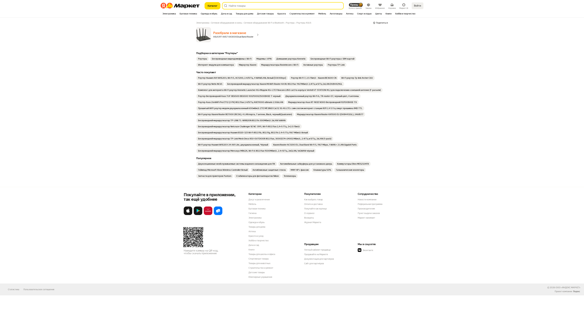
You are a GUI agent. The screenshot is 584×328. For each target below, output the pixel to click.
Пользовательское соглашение (38, 289)
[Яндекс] (576, 291)
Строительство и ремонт (261, 268)
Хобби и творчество (259, 240)
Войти (417, 5)
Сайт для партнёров (314, 263)
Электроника (255, 218)
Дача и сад (254, 245)
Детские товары (257, 272)
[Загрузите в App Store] (188, 214)
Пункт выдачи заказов (369, 213)
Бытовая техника (257, 208)
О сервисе (309, 213)
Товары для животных (259, 263)
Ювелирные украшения (260, 277)
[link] (202, 58)
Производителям (366, 208)
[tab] (169, 14)
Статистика (13, 289)
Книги (251, 249)
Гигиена (252, 213)
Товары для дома (257, 227)
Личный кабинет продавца (317, 250)
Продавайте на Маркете (316, 254)
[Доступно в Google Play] (198, 214)
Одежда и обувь (257, 222)
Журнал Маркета (312, 222)
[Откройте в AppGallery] (208, 214)
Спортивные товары (259, 259)
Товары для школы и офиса (262, 254)
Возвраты (309, 218)
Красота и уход (256, 236)
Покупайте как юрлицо (315, 208)
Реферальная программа (370, 204)
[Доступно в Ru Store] (218, 214)
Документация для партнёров (319, 259)
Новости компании (367, 199)
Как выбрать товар (313, 199)
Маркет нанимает (366, 218)
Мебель (252, 204)
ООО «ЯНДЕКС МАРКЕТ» (568, 287)
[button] (379, 250)
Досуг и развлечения (259, 199)
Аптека (252, 231)
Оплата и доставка (313, 204)
